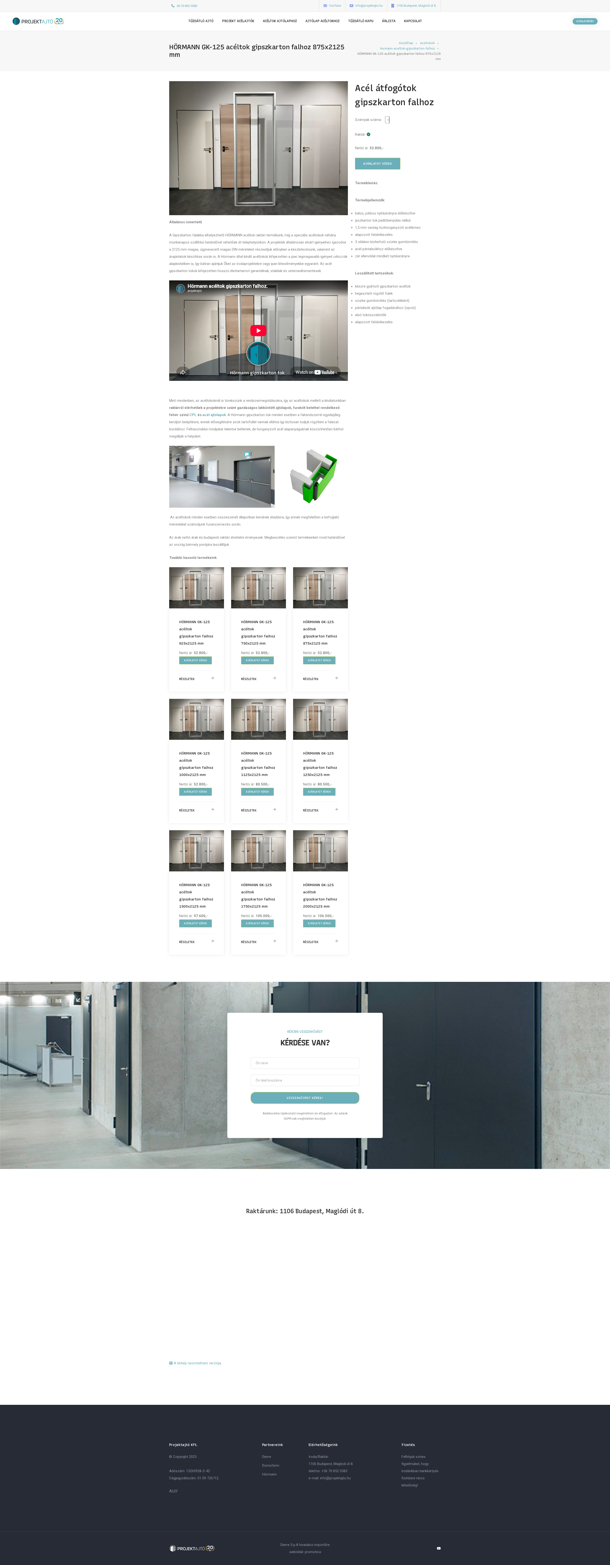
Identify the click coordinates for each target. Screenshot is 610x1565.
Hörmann (269, 1474)
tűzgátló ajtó (201, 21)
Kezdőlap (406, 43)
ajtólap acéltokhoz (322, 21)
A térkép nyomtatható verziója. (197, 1363)
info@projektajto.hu (369, 5)
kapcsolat (413, 21)
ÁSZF (173, 1491)
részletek (187, 679)
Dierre (266, 1457)
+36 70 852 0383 (334, 1471)
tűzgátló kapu (360, 21)
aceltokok (427, 43)
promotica (313, 1552)
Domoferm (270, 1465)
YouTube (335, 5)
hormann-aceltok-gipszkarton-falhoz (407, 48)
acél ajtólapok (214, 415)
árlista (389, 21)
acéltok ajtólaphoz (280, 21)
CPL (193, 415)
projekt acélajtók (238, 21)
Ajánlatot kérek (195, 660)
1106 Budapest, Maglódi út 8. (416, 5)
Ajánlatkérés (585, 21)
